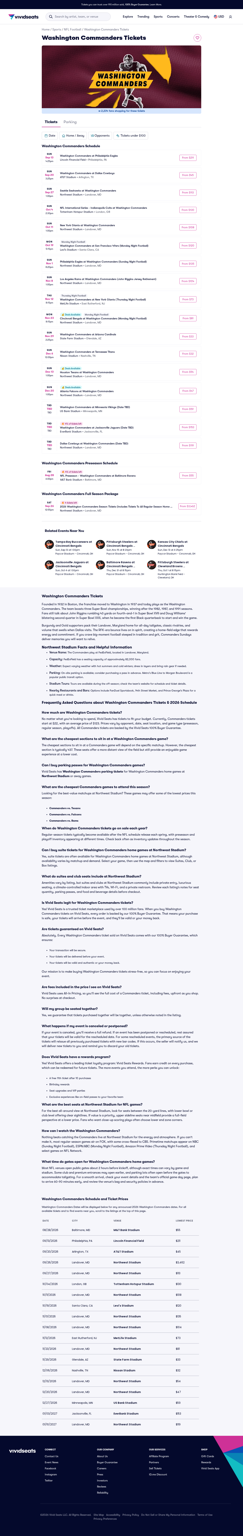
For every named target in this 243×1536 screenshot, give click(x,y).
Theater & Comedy (196, 16)
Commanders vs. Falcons (65, 814)
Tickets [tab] (51, 122)
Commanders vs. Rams (63, 820)
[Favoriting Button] (197, 38)
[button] (50, 135)
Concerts (173, 16)
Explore (128, 16)
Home (46, 29)
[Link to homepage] (24, 17)
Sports (158, 16)
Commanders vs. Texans (64, 808)
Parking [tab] (70, 122)
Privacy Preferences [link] (105, 1518)
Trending (143, 16)
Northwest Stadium (55, 776)
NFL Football (72, 29)
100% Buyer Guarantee (137, 4)
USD (221, 16)
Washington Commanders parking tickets (93, 771)
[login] (230, 16)
